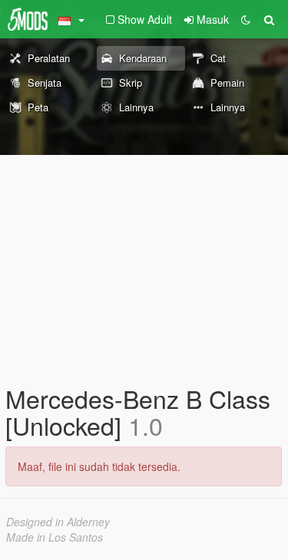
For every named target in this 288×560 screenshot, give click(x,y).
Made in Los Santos (54, 537)
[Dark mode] (246, 19)
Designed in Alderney (58, 521)
